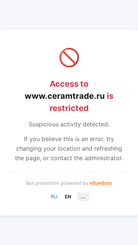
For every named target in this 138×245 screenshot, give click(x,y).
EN (68, 196)
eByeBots (101, 183)
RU (54, 196)
